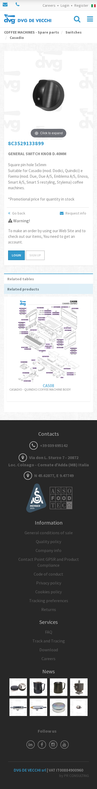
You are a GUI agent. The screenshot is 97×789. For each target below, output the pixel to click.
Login (65, 5)
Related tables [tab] (20, 279)
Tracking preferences (48, 600)
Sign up (35, 255)
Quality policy (48, 541)
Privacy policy (48, 583)
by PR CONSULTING (74, 775)
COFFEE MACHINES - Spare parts (31, 32)
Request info (75, 213)
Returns (48, 609)
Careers (49, 5)
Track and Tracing (48, 640)
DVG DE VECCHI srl (30, 770)
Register (81, 5)
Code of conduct (48, 574)
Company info (48, 550)
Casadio (16, 37)
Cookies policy (48, 591)
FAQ (48, 632)
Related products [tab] (23, 289)
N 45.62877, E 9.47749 (53, 475)
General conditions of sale (49, 532)
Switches (73, 32)
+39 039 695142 (53, 445)
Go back (18, 213)
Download (48, 649)
